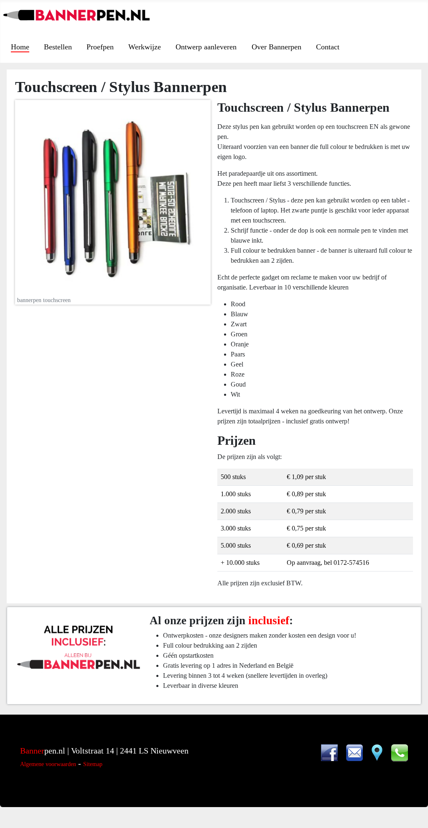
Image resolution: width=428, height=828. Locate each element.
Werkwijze (144, 47)
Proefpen (100, 47)
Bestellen (58, 47)
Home (20, 47)
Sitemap (92, 764)
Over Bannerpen (276, 47)
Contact (327, 47)
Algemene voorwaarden (48, 764)
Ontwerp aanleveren (206, 47)
